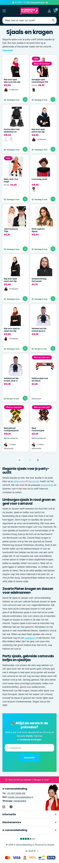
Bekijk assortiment (4, 11)
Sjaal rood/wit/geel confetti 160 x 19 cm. (39, 429)
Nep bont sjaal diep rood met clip (12, 80)
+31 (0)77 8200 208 (16, 793)
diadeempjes (47, 485)
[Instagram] (3, 806)
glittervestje (19, 481)
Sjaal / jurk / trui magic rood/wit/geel (11, 180)
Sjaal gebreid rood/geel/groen (11, 429)
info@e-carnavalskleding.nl (20, 797)
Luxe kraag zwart (39, 179)
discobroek (33, 481)
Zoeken (53, 20)
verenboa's (30, 637)
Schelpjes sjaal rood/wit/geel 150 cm (40, 80)
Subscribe (29, 757)
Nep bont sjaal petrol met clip (38, 130)
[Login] (49, 11)
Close (29, 814)
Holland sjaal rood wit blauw (40, 379)
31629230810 (19, 801)
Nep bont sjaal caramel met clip (12, 329)
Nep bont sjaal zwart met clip (10, 280)
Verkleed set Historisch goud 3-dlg (39, 329)
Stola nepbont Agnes (38, 230)
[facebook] (11, 806)
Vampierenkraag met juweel (39, 280)
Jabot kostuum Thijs (11, 230)
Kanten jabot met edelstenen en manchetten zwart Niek (12, 130)
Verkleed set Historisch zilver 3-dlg (11, 379)
